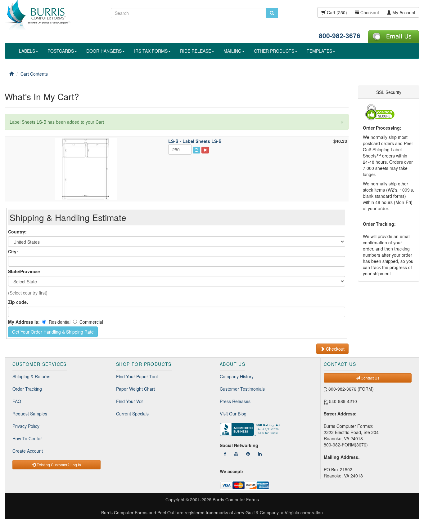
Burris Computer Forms (236, 499)
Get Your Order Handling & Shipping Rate (53, 332)
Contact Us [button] (369, 377)
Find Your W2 (129, 401)
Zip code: (18, 302)
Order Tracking (27, 389)
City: (13, 251)
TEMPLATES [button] (319, 51)
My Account (403, 12)
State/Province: (24, 271)
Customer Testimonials (242, 389)
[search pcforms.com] (272, 13)
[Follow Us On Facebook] (225, 453)
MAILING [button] (232, 51)
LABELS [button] (27, 51)
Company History (237, 376)
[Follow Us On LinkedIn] (260, 453)
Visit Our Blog (233, 413)
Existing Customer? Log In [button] (58, 464)
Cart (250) (336, 12)
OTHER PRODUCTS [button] (274, 51)
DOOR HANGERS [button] (104, 51)
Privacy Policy (25, 426)
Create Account (27, 451)
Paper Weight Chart (135, 389)
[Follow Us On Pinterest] (248, 453)
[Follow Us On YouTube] (236, 453)
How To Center (27, 438)
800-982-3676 (339, 35)
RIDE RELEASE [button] (195, 51)
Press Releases (235, 401)
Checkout (369, 12)
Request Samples (29, 413)
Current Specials (132, 413)
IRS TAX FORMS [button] (151, 51)
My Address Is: (24, 322)
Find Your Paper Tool (137, 376)
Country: (17, 231)
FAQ (16, 401)
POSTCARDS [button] (60, 51)
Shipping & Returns (31, 376)
